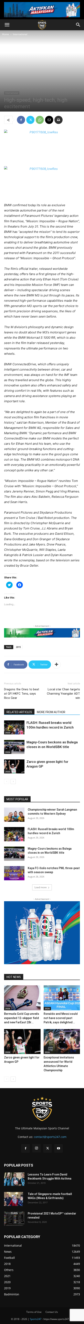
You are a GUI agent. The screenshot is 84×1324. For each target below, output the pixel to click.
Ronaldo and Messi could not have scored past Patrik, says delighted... (61, 1018)
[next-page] (13, 781)
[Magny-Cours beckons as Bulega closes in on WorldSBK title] (14, 747)
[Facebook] (21, 120)
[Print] (58, 120)
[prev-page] (6, 781)
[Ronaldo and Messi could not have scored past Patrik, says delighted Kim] (62, 997)
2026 (7, 732)
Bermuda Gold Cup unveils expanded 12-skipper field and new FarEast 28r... (21, 1018)
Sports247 (35, 1319)
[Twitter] (30, 120)
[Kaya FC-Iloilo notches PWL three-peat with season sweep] (14, 873)
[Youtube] (58, 1148)
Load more (40, 887)
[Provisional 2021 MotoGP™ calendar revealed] (14, 1218)
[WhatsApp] (40, 120)
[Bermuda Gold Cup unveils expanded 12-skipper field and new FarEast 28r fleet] (22, 997)
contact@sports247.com (50, 1137)
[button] (6, 24)
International (20, 34)
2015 (18, 646)
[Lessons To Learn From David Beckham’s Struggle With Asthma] (14, 1179)
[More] (56, 664)
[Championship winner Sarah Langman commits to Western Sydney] (14, 815)
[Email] (49, 120)
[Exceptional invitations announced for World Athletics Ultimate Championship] (62, 1041)
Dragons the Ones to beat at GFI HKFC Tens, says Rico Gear (21, 693)
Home (5, 34)
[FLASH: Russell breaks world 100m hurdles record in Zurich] (14, 727)
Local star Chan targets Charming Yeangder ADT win (63, 693)
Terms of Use (34, 1312)
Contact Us (51, 1312)
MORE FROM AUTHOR (51, 712)
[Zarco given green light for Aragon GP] (14, 766)
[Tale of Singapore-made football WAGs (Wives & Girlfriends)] (13, 1199)
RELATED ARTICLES (19, 712)
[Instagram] (36, 1148)
